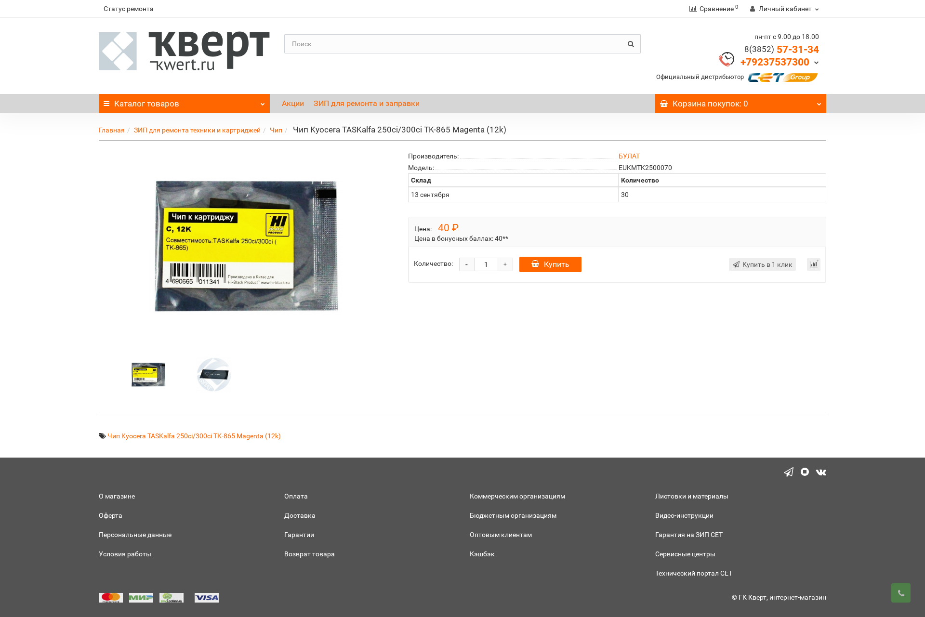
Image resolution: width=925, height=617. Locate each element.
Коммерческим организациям (517, 496)
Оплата (296, 496)
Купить (556, 264)
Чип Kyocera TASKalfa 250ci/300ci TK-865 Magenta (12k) (194, 436)
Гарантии (299, 534)
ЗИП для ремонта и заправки (367, 103)
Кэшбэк (482, 554)
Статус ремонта (129, 9)
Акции (293, 103)
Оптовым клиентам (501, 534)
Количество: (433, 263)
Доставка (300, 515)
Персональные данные (135, 534)
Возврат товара (309, 554)
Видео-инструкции (684, 515)
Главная (112, 130)
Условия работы (125, 554)
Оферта (110, 515)
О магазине (117, 496)
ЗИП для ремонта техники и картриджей (197, 130)
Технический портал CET (693, 573)
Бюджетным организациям (513, 515)
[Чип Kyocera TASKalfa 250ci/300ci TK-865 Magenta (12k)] (148, 374)
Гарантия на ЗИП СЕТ (689, 534)
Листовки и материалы (691, 496)
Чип (276, 130)
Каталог (146, 103)
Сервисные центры (685, 554)
